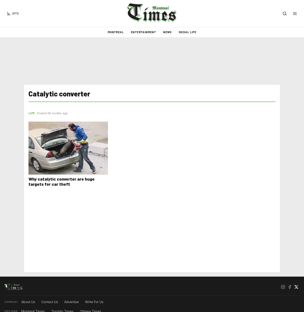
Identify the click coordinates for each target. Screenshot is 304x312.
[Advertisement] (152, 61)
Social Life (187, 32)
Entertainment (143, 32)
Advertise (71, 302)
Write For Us (94, 302)
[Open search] (284, 13)
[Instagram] (283, 286)
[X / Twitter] (296, 286)
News (167, 32)
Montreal (116, 32)
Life (31, 113)
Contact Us (49, 302)
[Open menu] (295, 13)
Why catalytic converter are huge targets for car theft (61, 181)
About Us (28, 302)
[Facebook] (289, 286)
